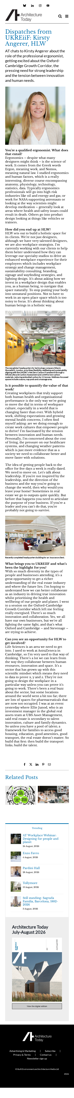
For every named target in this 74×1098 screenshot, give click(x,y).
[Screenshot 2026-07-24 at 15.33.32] (37, 939)
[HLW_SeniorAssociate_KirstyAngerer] (35, 88)
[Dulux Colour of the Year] (53, 787)
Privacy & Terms (22, 1054)
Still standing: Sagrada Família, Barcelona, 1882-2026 (40, 901)
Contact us (45, 1054)
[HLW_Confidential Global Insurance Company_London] (35, 517)
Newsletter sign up (37, 1058)
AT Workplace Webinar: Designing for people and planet (41, 839)
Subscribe (50, 1050)
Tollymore (30, 883)
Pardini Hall (31, 868)
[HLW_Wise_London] (35, 312)
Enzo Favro (31, 853)
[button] (7, 797)
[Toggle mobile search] (60, 16)
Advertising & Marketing (22, 1050)
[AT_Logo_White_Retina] (37, 1033)
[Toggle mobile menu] (67, 16)
